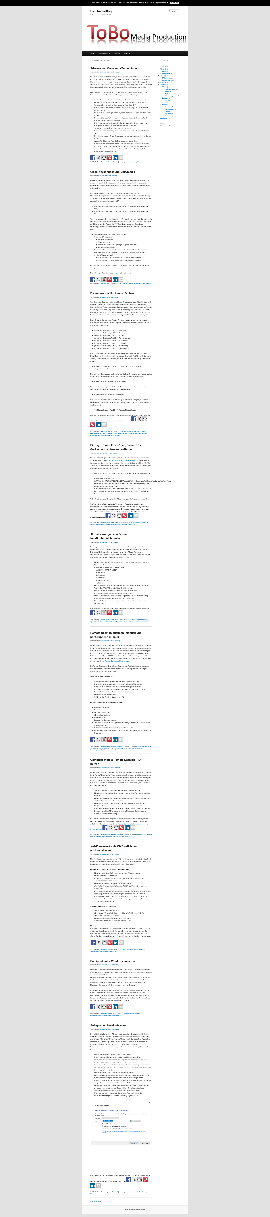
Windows (139, 162)
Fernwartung (139, 834)
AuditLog (135, 431)
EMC (104, 433)
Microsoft (137, 949)
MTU (127, 283)
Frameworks (129, 949)
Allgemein (104, 619)
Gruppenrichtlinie (104, 748)
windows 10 (131, 524)
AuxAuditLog (142, 431)
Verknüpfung (106, 1015)
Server (164, 105)
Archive (129, 431)
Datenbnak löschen (96, 433)
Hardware (168, 91)
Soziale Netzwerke (168, 80)
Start (92, 53)
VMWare (167, 111)
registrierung (118, 621)
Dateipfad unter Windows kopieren (112, 961)
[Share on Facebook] (92, 157)
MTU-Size (132, 283)
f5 (96, 621)
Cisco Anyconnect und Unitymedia (112, 172)
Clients (114, 746)
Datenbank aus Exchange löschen (112, 293)
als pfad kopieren (129, 1014)
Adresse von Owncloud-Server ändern (115, 68)
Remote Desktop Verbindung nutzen (117, 661)
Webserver (168, 114)
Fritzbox (167, 100)
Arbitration (123, 431)
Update (142, 949)
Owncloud (133, 162)
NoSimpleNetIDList (103, 621)
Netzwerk (120, 746)
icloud (98, 524)
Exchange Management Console (122, 433)
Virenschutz (127, 53)
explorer (92, 524)
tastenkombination (95, 1015)
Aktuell (164, 71)
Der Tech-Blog (101, 11)
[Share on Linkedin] (115, 157)
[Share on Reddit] (104, 157)
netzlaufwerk (134, 1192)
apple (132, 522)
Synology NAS (169, 109)
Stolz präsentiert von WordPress (135, 1210)
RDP (111, 748)
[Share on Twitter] (98, 157)
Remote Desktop (118, 748)
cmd (124, 949)
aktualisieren (135, 619)
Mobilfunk (115, 522)
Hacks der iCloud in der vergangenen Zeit (120, 460)
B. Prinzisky (116, 72)
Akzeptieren (174, 2)
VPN (108, 283)
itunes (102, 524)
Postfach (93, 435)
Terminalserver (138, 748)
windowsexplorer (95, 623)
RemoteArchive (109, 435)
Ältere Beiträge (95, 1201)
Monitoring (145, 433)
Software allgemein (112, 162)
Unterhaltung (164, 118)
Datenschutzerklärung (103, 53)
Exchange (104, 431)
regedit (107, 524)
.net (121, 949)
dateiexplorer (143, 619)
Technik (162, 85)
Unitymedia (138, 283)
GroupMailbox (137, 433)
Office (166, 94)
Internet (103, 162)
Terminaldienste (128, 748)
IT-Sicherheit (166, 78)
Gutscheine (166, 73)
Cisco (123, 283)
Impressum (117, 53)
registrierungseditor (115, 524)
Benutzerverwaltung (141, 746)
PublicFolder (100, 435)
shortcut (137, 1014)
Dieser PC (145, 522)
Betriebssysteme (106, 522)
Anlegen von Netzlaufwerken (108, 1025)
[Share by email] (120, 157)
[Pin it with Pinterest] (109, 157)
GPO (149, 746)
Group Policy (94, 748)
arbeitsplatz (138, 522)
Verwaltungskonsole (96, 750)
